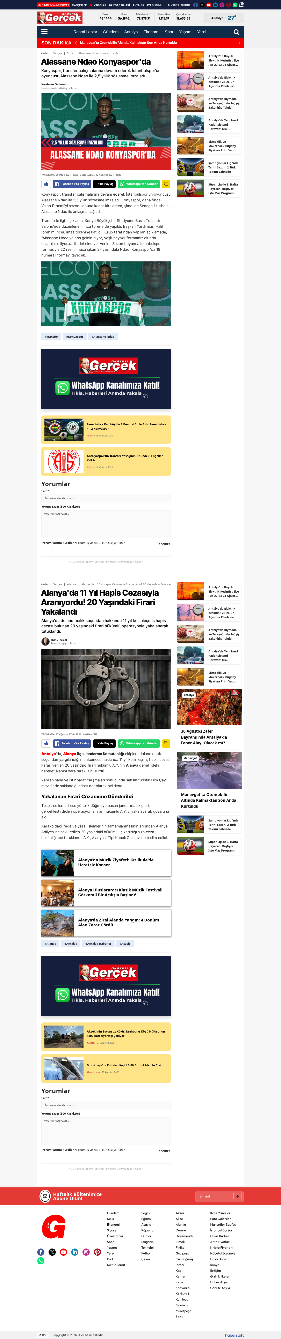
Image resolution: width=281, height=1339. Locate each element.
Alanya (71, 584)
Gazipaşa (182, 1253)
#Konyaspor (74, 337)
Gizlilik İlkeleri (220, 1276)
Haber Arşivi (219, 1282)
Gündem (113, 1213)
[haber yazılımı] (234, 1335)
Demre (181, 1230)
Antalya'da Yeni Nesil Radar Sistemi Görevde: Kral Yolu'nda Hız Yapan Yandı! (223, 124)
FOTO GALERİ (121, 5)
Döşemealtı (184, 1236)
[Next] (240, 43)
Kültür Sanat (116, 1265)
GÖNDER (164, 544)
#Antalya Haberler (98, 944)
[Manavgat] (209, 770)
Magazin (147, 1242)
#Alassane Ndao (103, 337)
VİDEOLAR (100, 5)
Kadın (111, 1259)
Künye (214, 1265)
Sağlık (145, 1213)
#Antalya (70, 944)
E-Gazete (173, 4)
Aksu (179, 1219)
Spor (70, 53)
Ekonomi (113, 1224)
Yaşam (112, 1247)
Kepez (180, 1282)
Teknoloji (147, 1247)
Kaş (178, 1270)
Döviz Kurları (219, 1236)
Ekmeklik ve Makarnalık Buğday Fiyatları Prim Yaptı (222, 146)
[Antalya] (209, 706)
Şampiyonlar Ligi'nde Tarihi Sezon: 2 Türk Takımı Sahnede (223, 167)
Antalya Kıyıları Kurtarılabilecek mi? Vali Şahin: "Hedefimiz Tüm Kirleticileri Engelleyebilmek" (152, 42)
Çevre (145, 1259)
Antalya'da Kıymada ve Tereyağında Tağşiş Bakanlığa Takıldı (223, 103)
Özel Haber (115, 1236)
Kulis (110, 1219)
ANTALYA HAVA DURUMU (147, 5)
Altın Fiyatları (220, 1242)
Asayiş (146, 1224)
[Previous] (76, 43)
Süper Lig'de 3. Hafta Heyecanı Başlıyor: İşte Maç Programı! (223, 188)
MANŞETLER (79, 5)
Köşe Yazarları (220, 1213)
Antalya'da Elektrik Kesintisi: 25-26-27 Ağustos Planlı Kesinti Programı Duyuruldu (223, 81)
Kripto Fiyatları (221, 1247)
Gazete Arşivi (220, 1288)
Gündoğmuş (184, 1259)
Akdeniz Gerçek (51, 53)
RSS (44, 1335)
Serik (179, 1317)
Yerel (111, 1253)
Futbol (146, 1253)
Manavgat (183, 1305)
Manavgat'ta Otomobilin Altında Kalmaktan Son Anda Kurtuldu (208, 800)
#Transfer (51, 337)
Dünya (146, 1236)
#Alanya (50, 944)
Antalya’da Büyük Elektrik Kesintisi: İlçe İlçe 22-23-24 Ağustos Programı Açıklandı (223, 60)
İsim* (45, 491)
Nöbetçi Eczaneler (223, 1253)
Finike (180, 1247)
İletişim (215, 1270)
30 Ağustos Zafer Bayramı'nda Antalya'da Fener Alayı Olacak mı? (204, 737)
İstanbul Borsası (221, 1230)
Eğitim (146, 1219)
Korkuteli (182, 1293)
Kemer (181, 1276)
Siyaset (112, 1230)
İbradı (180, 1265)
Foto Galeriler (220, 1219)
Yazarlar (185, 4)
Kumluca (182, 1299)
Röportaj (147, 1230)
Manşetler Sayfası (223, 1224)
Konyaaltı (183, 1288)
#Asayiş (125, 944)
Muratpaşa (183, 1311)
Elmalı (180, 1242)
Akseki (180, 1213)
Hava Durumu (220, 1259)
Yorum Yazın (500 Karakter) (60, 506)
